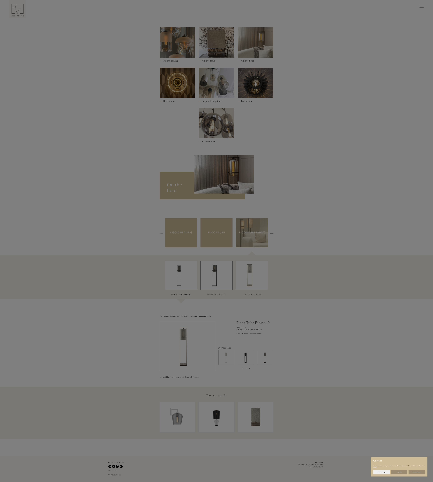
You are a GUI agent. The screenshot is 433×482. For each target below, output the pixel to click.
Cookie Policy (408, 466)
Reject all (399, 472)
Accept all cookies (416, 472)
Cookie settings (382, 472)
